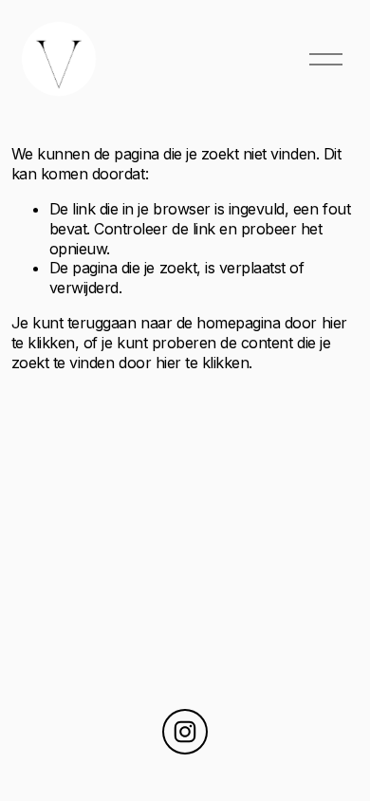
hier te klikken (203, 362)
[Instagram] (185, 731)
